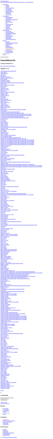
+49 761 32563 (4, 402)
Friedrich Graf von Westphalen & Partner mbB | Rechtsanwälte (13, 138)
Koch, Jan (3, 213)
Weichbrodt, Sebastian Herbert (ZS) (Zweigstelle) (11, 366)
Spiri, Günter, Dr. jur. (5, 335)
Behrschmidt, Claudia (5, 80)
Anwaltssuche (8, 31)
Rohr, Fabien (3, 283)
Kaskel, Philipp (4, 195)
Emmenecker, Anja (4, 125)
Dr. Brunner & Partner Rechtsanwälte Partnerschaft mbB (12, 113)
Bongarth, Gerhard (4, 93)
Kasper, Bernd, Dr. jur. (5, 197)
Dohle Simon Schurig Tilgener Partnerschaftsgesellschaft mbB (13, 109)
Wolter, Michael (4, 377)
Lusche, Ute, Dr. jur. (5, 229)
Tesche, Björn (3, 345)
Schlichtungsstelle (9, 35)
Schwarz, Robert (4, 326)
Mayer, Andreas (4, 237)
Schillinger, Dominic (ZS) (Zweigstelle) (9, 293)
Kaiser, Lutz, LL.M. (5, 190)
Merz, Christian (4, 248)
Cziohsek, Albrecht (4, 104)
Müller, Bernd (3, 255)
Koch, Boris (3, 212)
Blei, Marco (3, 87)
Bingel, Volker (3, 83)
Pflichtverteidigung (9, 32)
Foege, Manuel (4, 131)
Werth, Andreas (4, 371)
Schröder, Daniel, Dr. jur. (6, 320)
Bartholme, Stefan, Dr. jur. (6, 76)
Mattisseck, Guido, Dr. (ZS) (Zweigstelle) (9, 234)
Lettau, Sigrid (3, 226)
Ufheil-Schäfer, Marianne (6, 356)
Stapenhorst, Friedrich (5, 338)
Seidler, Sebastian (4, 328)
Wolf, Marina (3, 376)
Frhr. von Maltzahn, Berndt (6, 136)
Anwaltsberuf (8, 18)
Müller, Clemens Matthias (6, 256)
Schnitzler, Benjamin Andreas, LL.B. (8, 307)
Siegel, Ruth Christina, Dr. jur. (7, 331)
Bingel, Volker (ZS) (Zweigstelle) (7, 85)
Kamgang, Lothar (4, 192)
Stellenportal (8, 12)
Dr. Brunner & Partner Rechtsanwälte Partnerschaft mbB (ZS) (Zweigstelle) (16, 114)
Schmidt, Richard (4, 299)
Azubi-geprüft (8, 49)
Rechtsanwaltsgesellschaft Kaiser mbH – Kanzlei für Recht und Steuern (15, 278)
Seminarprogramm (9, 47)
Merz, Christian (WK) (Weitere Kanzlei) (9, 249)
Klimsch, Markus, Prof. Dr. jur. (7, 206)
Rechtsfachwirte (9, 44)
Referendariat (8, 46)
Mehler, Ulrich (3, 241)
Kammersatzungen (9, 11)
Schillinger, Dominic (5, 292)
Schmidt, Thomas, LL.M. (6, 300)
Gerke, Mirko (3, 148)
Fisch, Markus (3, 130)
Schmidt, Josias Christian (6, 298)
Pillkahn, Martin (4, 265)
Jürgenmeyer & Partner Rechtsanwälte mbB (9, 186)
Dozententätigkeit (9, 52)
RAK (5, 54)
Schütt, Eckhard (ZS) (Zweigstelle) (8, 324)
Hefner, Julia (3, 167)
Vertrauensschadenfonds (11, 39)
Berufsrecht (8, 20)
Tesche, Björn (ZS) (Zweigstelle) (7, 346)
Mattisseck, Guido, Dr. (5, 233)
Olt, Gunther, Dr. (4, 260)
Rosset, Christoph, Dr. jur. (6, 284)
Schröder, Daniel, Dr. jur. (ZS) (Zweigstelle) (9, 321)
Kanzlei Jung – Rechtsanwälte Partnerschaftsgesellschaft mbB (13, 193)
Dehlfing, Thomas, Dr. (5, 106)
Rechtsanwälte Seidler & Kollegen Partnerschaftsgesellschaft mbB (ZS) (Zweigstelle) (18, 276)
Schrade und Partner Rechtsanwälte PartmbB (10, 314)
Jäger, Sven (3, 185)
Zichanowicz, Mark (5, 381)
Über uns (7, 5)
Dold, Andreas (3, 110)
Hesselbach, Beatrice (5, 178)
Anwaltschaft (6, 16)
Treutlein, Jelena (4, 353)
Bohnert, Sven (3, 90)
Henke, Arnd (3, 174)
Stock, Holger (3, 341)
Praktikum (8, 41)
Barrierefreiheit (6, 435)
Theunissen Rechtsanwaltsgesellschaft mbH (9, 348)
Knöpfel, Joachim (4, 207)
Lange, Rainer (3, 222)
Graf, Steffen (3, 153)
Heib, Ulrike (3, 170)
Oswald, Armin (4, 261)
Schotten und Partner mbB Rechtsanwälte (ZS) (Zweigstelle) (13, 313)
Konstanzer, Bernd (4, 215)
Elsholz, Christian (4, 124)
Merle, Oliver (3, 246)
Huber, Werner (4, 184)
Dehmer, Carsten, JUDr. (5, 107)
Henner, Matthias (4, 176)
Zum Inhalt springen (5, 1)
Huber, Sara (3, 183)
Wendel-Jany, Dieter (5, 367)
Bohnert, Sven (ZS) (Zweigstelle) (7, 92)
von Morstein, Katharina (5, 360)
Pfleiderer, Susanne (4, 264)
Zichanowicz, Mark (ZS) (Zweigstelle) (8, 382)
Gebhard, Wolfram (4, 146)
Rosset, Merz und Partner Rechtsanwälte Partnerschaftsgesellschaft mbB (15, 285)
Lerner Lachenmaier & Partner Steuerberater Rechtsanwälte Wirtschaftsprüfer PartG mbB (19, 225)
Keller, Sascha (3, 199)
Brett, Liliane (3, 97)
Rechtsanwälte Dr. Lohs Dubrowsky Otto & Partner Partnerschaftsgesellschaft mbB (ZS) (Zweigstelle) (21, 272)
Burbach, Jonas (4, 101)
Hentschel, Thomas (4, 177)
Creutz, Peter (3, 103)
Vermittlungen (8, 37)
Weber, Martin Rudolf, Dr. (6, 362)
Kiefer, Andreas (4, 201)
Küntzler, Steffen (4, 218)
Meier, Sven (3, 242)
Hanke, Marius (4, 160)
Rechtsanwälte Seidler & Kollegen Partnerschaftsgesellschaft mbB (14, 275)
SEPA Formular (9, 28)
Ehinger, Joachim (4, 123)
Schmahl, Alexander (5, 297)
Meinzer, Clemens (4, 243)
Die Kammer (5, 4)
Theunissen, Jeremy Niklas (6, 347)
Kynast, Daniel (4, 220)
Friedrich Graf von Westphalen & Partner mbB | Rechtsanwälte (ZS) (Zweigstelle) (17, 139)
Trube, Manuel (4, 354)
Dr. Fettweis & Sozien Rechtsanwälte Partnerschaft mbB (12, 116)
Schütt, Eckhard (4, 322)
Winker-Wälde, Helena (5, 374)
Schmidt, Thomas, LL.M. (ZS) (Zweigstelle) (10, 301)
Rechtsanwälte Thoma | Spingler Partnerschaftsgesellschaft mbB (14, 277)
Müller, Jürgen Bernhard (5, 257)
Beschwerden (8, 38)
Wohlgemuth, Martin (5, 375)
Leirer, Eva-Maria (4, 223)
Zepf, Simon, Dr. (4, 380)
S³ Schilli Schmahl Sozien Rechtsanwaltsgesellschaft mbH (12, 289)
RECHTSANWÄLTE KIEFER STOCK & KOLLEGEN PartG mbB (15, 274)
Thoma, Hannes (4, 349)
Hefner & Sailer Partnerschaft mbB (8, 169)
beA (6, 23)
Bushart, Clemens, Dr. (5, 102)
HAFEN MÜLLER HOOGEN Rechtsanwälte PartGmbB (12, 155)
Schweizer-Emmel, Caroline (6, 327)
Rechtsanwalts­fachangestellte (12, 42)
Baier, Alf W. (3, 75)
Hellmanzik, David (4, 173)
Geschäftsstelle (9, 10)
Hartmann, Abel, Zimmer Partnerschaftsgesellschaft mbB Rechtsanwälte (15, 162)
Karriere (4, 40)
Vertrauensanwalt (9, 21)
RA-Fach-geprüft (9, 51)
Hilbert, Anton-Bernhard (6, 179)
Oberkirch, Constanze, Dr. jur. (7, 258)
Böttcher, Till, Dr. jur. (5, 89)
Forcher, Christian (4, 134)
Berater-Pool (8, 34)
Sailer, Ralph (3, 290)
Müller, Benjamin (4, 254)
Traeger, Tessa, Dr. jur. (5, 350)
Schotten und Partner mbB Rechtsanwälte (9, 312)
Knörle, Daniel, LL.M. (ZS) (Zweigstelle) (9, 209)
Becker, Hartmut (4, 79)
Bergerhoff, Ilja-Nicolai (5, 81)
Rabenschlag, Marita (5, 268)
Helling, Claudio (4, 172)
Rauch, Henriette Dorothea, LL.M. (8, 270)
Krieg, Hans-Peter (4, 216)
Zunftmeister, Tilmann (5, 388)
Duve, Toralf (3, 120)
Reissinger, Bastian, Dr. (5, 281)
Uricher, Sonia (3, 357)
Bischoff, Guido (4, 86)
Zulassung (8, 26)
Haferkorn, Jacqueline (5, 156)
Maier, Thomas (4, 230)
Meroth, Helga (3, 247)
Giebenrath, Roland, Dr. (5, 149)
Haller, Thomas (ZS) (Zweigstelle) (8, 158)
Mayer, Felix (3, 239)
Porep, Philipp (3, 267)
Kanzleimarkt (8, 13)
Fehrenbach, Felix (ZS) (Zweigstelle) (8, 129)
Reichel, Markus (4, 279)
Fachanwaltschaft (9, 24)
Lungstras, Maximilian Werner (7, 228)
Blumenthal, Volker (4, 88)
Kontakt (4, 429)
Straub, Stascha (4, 342)
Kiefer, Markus (4, 202)
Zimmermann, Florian (5, 383)
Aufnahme (8, 27)
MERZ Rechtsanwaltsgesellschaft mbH (9, 250)
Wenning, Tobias (4, 368)
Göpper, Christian (4, 152)
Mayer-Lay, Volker (4, 240)
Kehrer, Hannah (4, 198)
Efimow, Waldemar (4, 122)
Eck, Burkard (3, 121)
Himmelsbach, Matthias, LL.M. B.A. (8, 180)
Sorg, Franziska (4, 332)
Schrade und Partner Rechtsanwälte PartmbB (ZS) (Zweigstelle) (14, 315)
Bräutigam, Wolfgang (5, 95)
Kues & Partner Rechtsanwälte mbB (8, 219)
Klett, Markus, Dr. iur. (5, 205)
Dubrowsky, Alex (4, 118)
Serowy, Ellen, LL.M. (5, 329)
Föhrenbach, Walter (5, 132)
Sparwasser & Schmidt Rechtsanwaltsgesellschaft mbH (12, 333)
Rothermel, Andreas (5, 286)
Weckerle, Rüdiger (4, 363)
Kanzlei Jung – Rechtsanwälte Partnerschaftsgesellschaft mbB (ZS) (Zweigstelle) (17, 194)
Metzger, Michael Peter (5, 251)
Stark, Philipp (3, 340)
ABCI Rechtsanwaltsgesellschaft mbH (8, 71)
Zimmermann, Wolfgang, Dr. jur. (7, 385)
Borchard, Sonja (4, 94)
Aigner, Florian (4, 72)
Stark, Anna (3, 339)
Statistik (7, 6)
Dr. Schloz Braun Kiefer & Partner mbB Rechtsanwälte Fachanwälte (15, 117)
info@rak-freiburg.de (5, 403)
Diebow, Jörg (3, 108)
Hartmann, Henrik (4, 163)
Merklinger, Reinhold (5, 244)
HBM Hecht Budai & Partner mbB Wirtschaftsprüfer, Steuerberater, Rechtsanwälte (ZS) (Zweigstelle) (21, 165)
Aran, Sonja (3, 74)
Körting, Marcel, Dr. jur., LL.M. (7, 214)
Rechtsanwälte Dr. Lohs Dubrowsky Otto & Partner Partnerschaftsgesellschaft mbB (18, 271)
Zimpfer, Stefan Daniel (5, 387)
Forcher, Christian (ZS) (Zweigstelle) (8, 135)
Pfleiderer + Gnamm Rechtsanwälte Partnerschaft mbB (12, 263)
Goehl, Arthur (3, 151)
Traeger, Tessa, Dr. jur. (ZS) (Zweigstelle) (9, 352)
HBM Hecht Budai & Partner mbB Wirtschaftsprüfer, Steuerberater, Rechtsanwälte (17, 164)
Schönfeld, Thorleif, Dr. (5, 308)
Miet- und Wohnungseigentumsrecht (8, 66)
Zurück (2, 390)
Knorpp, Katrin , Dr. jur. (5, 211)
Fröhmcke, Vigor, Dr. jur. (6, 145)
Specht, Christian (4, 334)
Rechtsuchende (6, 30)
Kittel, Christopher (4, 204)
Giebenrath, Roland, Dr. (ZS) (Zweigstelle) (9, 150)
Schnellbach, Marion (5, 305)
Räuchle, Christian (4, 269)
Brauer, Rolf (3, 96)
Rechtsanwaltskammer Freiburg (10, 437)
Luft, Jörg (3, 227)
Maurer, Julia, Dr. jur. (5, 236)
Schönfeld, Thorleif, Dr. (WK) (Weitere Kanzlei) (10, 310)
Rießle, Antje (3, 282)
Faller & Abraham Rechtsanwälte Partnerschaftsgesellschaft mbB (14, 127)
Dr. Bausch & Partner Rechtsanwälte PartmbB (10, 111)
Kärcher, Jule (3, 188)
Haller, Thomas (4, 157)
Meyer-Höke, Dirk (4, 253)
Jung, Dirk (3, 187)
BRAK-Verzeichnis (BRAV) (9, 420)
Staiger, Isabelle (4, 336)
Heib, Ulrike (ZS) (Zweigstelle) (7, 171)
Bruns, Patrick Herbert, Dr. (6, 100)
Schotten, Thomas (4, 311)
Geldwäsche (8, 25)
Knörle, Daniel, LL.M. (5, 208)
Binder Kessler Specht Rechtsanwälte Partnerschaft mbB (12, 82)
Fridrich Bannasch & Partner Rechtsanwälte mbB (11, 137)
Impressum (5, 430)
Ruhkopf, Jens (3, 287)
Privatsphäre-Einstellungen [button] (8, 432)
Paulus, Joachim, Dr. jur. (5, 262)
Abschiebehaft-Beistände (11, 33)
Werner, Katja (3, 370)
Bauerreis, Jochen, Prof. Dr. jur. (7, 78)
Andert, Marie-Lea (4, 73)
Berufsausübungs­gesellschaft (11, 19)
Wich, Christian (4, 373)
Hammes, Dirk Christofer (6, 159)
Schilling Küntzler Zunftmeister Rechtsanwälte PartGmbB (12, 291)
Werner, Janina (4, 369)
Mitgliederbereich (9, 17)
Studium (7, 45)
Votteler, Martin (4, 361)
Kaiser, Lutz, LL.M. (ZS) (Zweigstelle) (8, 191)
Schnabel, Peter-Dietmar (5, 304)
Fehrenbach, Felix (4, 128)
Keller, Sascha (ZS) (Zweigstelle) (7, 200)
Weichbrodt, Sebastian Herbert (7, 364)
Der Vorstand (8, 9)
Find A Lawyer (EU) (7, 422)
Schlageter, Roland (4, 296)
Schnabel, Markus (4, 303)
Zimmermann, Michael (5, 384)
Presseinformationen (10, 7)
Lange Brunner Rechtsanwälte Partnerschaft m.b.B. (11, 221)
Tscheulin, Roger (4, 355)
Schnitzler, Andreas (4, 306)
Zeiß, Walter (3, 378)
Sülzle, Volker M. (4, 343)
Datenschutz (5, 431)
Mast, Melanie (3, 232)
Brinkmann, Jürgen (4, 99)
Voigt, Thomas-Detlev (5, 359)
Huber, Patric (3, 181)
